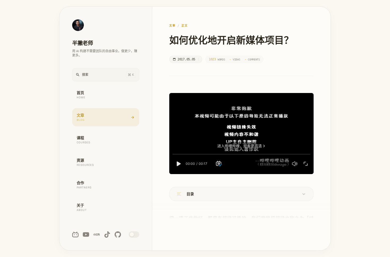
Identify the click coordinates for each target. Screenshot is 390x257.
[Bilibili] (75, 234)
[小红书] (96, 234)
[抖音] (107, 234)
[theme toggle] (134, 234)
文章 (172, 25)
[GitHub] (118, 234)
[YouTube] (86, 234)
